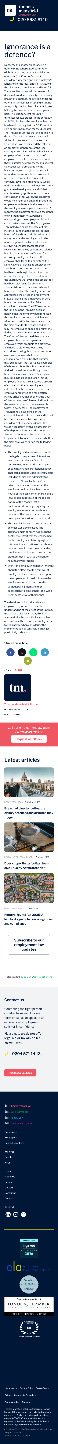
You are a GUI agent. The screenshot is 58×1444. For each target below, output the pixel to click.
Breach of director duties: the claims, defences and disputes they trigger (28, 813)
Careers (9, 1187)
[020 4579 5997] (6, 1050)
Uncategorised (12, 714)
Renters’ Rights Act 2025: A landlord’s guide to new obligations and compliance (28, 919)
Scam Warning (12, 1402)
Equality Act (26, 857)
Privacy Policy (26, 1388)
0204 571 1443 (26, 1053)
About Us (10, 1176)
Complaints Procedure (25, 1395)
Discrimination (11, 857)
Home (8, 1171)
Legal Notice (11, 1388)
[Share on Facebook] (10, 652)
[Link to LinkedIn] (8, 1214)
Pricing (8, 1395)
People (8, 1182)
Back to (14, 670)
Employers (11, 1137)
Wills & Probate (19, 1111)
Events (8, 1157)
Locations (10, 1193)
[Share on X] (22, 652)
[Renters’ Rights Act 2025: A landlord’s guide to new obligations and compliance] (29, 888)
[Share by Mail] (28, 661)
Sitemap (26, 1402)
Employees (11, 1132)
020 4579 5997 (30, 732)
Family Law (17, 1117)
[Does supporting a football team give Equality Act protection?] (29, 837)
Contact (9, 1198)
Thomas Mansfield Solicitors (21, 704)
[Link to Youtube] (15, 1214)
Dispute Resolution (13, 802)
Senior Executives (14, 1143)
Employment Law (21, 1106)
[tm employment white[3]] (24, 10)
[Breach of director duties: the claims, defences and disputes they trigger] (29, 782)
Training (9, 1151)
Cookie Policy (42, 1388)
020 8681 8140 (33, 19)
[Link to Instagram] (23, 1214)
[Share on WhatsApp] (33, 652)
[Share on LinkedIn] (45, 652)
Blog (7, 1162)
